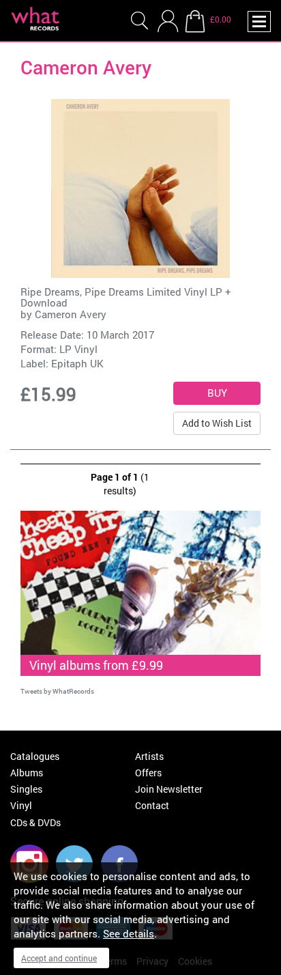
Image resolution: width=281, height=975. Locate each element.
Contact (152, 805)
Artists (149, 756)
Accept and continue (59, 957)
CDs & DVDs (35, 822)
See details (128, 933)
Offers (148, 772)
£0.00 (220, 19)
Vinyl (21, 805)
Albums (26, 772)
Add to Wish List (217, 422)
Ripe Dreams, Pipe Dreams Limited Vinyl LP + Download (125, 297)
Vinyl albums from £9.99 (96, 665)
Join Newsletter (169, 788)
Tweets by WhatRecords (57, 691)
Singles (26, 788)
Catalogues (34, 756)
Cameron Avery (70, 314)
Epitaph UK (77, 363)
